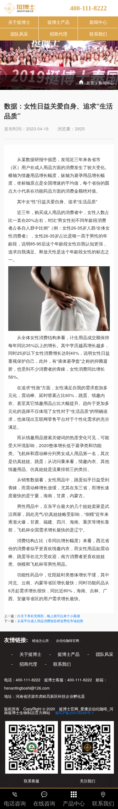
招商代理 (58, 34)
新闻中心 (98, 22)
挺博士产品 (58, 22)
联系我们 (98, 34)
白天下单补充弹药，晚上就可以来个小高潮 (48, 615)
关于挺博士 (19, 22)
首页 (90, 82)
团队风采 (19, 34)
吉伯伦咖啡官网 (66, 640)
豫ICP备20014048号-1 (74, 712)
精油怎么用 (39, 640)
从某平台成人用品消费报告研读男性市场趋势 (50, 620)
